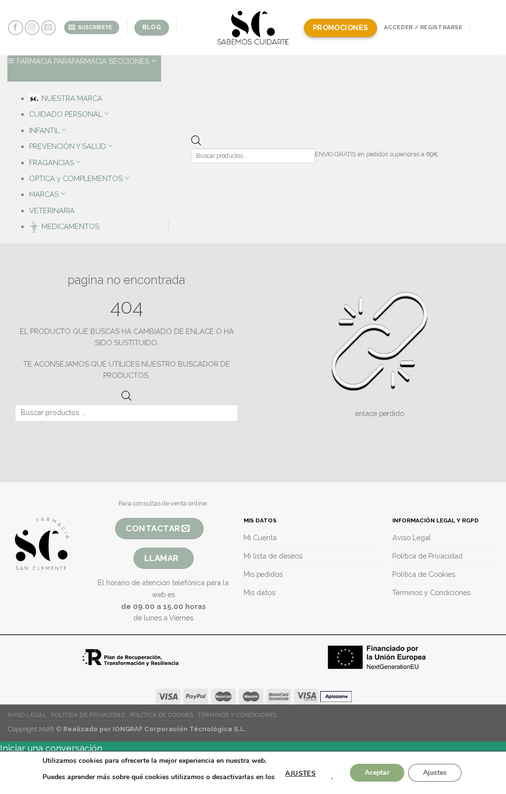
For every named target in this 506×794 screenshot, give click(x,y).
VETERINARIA (52, 210)
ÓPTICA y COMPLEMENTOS (76, 178)
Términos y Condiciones (237, 714)
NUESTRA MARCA (72, 98)
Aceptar (377, 772)
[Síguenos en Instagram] (32, 28)
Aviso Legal (26, 714)
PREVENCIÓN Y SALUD (67, 146)
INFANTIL (44, 130)
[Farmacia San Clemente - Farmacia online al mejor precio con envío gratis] (253, 27)
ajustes (300, 773)
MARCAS (44, 194)
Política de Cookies (162, 714)
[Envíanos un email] (48, 28)
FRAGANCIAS (51, 162)
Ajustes (435, 772)
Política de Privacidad (88, 714)
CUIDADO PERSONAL (65, 114)
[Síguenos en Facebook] (15, 28)
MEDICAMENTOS (70, 226)
